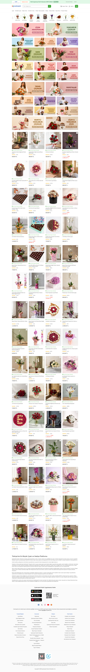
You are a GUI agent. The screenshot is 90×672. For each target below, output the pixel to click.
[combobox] (37, 6)
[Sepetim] (76, 6)
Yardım (75, 1)
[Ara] (49, 6)
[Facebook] (39, 605)
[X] (42, 605)
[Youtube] (48, 605)
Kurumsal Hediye (69, 1)
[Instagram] (45, 605)
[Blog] (51, 605)
